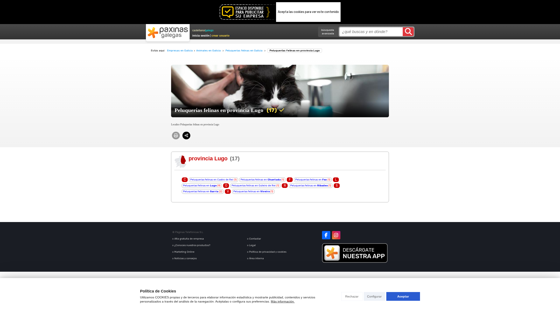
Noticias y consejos (185, 258)
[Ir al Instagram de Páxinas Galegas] (336, 235)
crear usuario (220, 35)
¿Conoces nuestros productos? (192, 245)
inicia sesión (201, 35)
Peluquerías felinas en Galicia (244, 50)
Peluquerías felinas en (261, 179)
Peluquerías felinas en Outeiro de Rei (254, 185)
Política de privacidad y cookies (267, 251)
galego (209, 30)
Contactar (255, 238)
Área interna (256, 258)
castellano (198, 30)
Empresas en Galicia (180, 50)
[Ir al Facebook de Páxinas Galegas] (326, 235)
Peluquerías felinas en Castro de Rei (211, 179)
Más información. (283, 301)
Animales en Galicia (208, 50)
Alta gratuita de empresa (189, 238)
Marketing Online (184, 251)
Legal (252, 245)
